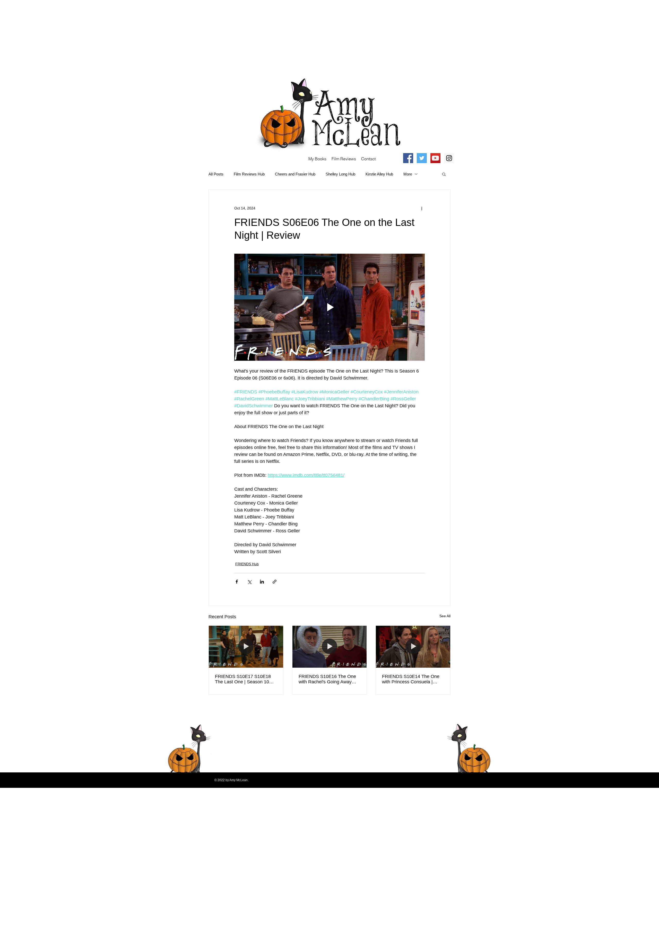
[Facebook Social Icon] (408, 158)
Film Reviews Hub (249, 174)
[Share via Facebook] (236, 581)
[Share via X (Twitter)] (249, 581)
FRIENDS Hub (247, 564)
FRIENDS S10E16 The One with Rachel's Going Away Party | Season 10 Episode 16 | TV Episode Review (329, 679)
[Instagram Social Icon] (449, 158)
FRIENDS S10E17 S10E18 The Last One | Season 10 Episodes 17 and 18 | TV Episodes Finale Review (243, 679)
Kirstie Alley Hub (379, 174)
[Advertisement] (154, 36)
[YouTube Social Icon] (435, 158)
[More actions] (422, 208)
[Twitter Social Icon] (422, 158)
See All (444, 616)
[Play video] (329, 307)
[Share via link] (274, 581)
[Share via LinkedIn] (261, 581)
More (407, 174)
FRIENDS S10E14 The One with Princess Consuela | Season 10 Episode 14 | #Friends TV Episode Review (412, 679)
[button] (443, 174)
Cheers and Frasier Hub (295, 174)
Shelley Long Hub (340, 174)
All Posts (216, 174)
